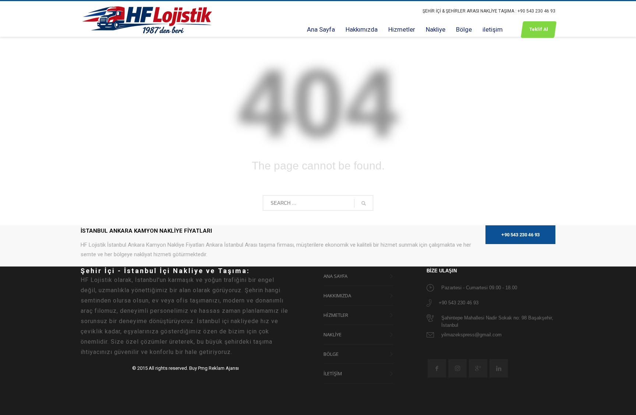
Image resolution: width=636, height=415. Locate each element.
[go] (363, 203)
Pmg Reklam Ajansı (218, 368)
